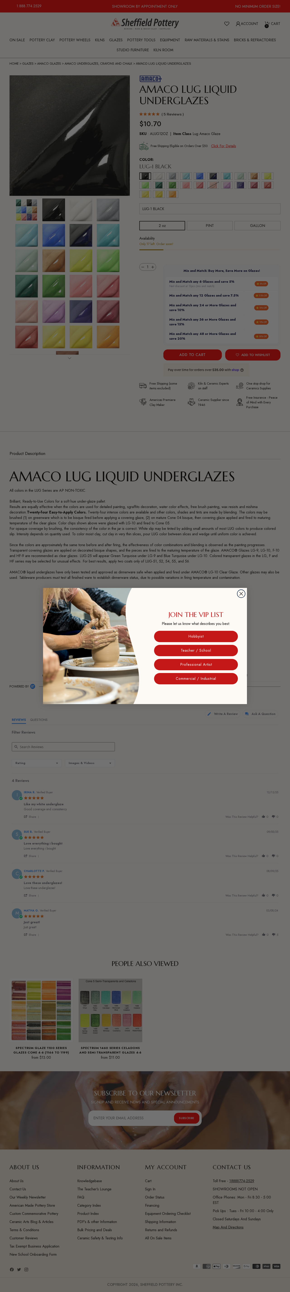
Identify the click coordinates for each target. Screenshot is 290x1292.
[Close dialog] (241, 594)
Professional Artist (196, 664)
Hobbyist (196, 636)
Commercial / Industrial (196, 678)
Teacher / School (196, 650)
